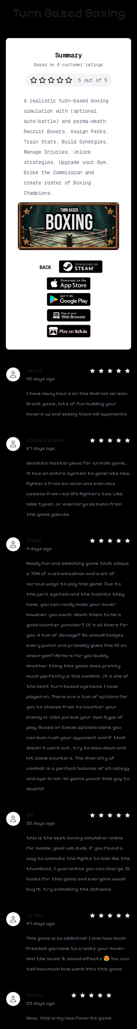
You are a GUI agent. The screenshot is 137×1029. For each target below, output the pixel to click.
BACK (45, 267)
